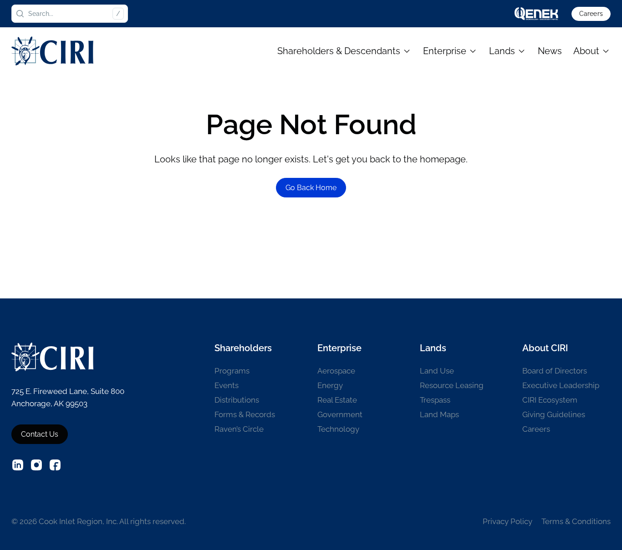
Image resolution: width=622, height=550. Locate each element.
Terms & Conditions (576, 521)
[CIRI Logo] (52, 50)
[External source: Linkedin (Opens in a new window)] (17, 465)
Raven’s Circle (239, 429)
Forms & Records (244, 414)
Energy (330, 385)
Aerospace (336, 370)
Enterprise (444, 50)
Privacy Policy (507, 521)
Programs (232, 370)
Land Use (437, 370)
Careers (591, 13)
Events (226, 385)
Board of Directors (554, 370)
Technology (338, 429)
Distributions (236, 399)
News (550, 50)
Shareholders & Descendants (338, 50)
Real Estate (337, 399)
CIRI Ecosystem (549, 399)
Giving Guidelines (553, 414)
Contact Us (39, 434)
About (586, 50)
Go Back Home (311, 187)
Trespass (435, 399)
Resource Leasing (452, 385)
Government (339, 414)
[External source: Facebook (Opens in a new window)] (55, 465)
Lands (502, 50)
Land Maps (439, 414)
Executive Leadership (560, 385)
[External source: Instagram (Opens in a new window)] (36, 465)
